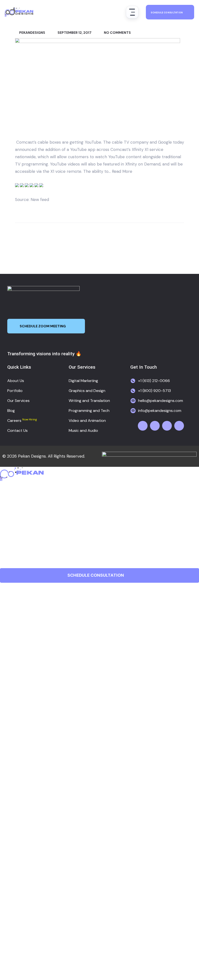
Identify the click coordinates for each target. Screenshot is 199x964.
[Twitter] (155, 426)
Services (11, 525)
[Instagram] (167, 426)
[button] (99, 525)
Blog (5, 535)
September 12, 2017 (74, 32)
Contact (11, 555)
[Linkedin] (179, 426)
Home (8, 494)
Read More (122, 171)
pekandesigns (31, 32)
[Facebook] (143, 426)
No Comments (117, 32)
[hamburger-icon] (132, 12)
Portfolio (11, 514)
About (8, 504)
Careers (10, 545)
